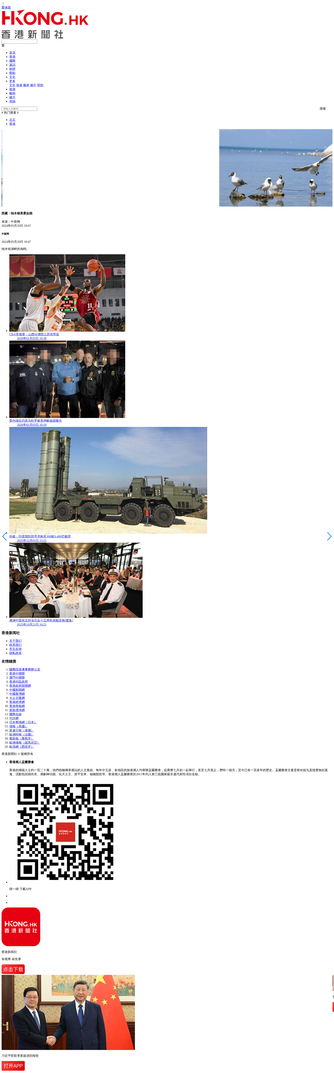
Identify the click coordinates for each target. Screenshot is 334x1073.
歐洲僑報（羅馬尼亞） (24, 742)
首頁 (12, 52)
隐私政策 (15, 653)
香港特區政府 (18, 681)
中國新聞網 (17, 689)
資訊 (12, 64)
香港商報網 (17, 706)
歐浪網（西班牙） (21, 746)
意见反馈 (15, 649)
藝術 (26, 85)
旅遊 (19, 85)
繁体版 (6, 7)
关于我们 (15, 640)
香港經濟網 (17, 702)
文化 (12, 77)
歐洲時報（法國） (21, 734)
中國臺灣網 (17, 693)
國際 (12, 60)
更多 (12, 81)
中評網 (14, 718)
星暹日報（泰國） (21, 730)
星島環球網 (17, 710)
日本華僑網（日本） (23, 722)
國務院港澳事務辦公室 (24, 669)
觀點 (12, 73)
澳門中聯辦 (17, 677)
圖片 (33, 85)
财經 (12, 68)
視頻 (40, 85)
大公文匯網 (17, 698)
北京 (12, 119)
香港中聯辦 (17, 673)
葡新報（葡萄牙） (21, 738)
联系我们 (15, 644)
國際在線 (15, 714)
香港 (12, 56)
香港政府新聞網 (20, 685)
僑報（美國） (18, 726)
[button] (329, 536)
